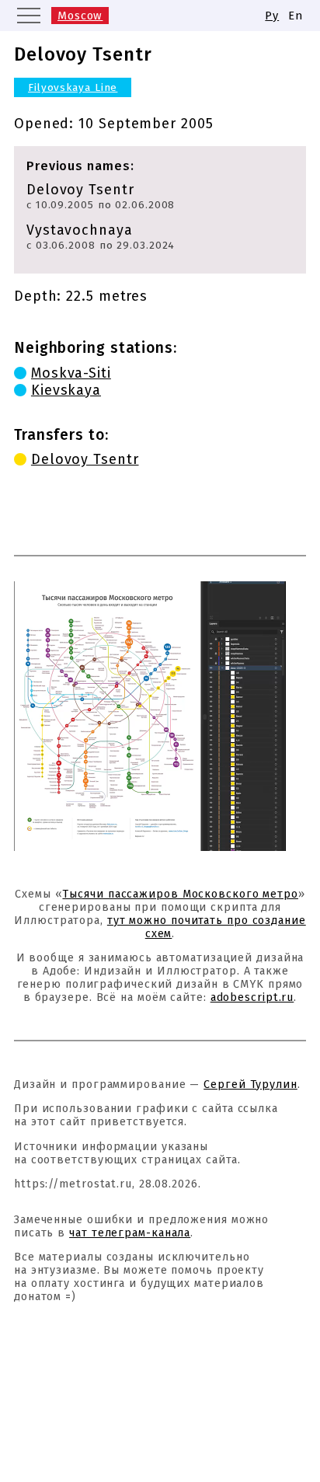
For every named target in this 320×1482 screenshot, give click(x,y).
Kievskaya (66, 390)
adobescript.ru (252, 997)
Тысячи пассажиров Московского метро (180, 894)
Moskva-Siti (71, 373)
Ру (272, 16)
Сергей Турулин (250, 1084)
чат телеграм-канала (129, 1233)
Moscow (80, 16)
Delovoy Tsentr (85, 459)
